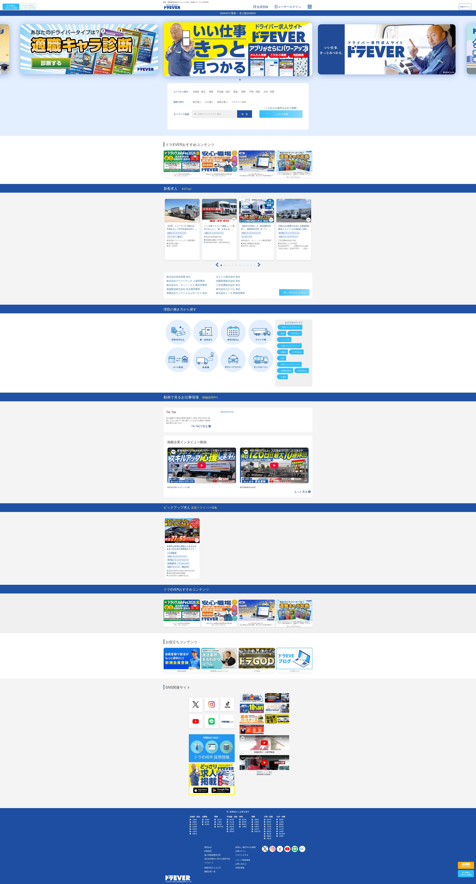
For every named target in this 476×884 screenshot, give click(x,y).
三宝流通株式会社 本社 (228, 284)
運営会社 (208, 847)
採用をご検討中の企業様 (245, 847)
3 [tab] (228, 80)
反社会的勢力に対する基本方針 (217, 858)
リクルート (209, 862)
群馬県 (207, 824)
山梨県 (232, 829)
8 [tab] (247, 80)
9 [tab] (251, 80)
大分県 (281, 829)
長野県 (232, 831)
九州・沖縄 (269, 91)
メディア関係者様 (242, 860)
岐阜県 (244, 819)
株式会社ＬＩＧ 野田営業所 (230, 293)
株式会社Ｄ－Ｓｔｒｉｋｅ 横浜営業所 (186, 284)
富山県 (232, 822)
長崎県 (281, 824)
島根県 (269, 822)
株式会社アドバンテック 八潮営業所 (185, 280)
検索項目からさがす (212, 867)
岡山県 (269, 824)
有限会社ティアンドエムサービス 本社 (186, 293)
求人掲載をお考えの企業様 (11, 6)
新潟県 (232, 819)
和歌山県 (257, 831)
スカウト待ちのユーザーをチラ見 (28, 6)
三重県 (244, 826)
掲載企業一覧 (209, 871)
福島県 (194, 834)
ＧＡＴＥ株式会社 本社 (228, 276)
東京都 (219, 824)
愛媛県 (269, 836)
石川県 (232, 824)
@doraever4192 (227, 411)
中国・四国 (254, 91)
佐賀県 (281, 822)
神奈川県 (220, 826)
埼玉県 (219, 819)
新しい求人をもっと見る (294, 292)
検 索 (244, 113)
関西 (243, 91)
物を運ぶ (197, 101)
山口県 (269, 829)
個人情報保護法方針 (212, 854)
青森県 (194, 822)
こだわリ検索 (281, 114)
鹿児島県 (282, 834)
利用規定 (208, 851)
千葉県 (219, 822)
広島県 (269, 826)
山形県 (194, 831)
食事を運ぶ (222, 101)
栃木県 (207, 822)
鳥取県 (269, 819)
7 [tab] (243, 80)
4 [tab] (232, 80)
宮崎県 (281, 831)
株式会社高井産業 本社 (178, 276)
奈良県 (256, 829)
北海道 (194, 819)
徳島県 (269, 831)
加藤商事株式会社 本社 (228, 280)
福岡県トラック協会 (264, 772)
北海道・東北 (199, 91)
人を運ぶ (209, 101)
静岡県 (244, 822)
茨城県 (207, 819)
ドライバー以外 (238, 101)
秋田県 (194, 829)
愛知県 (244, 824)
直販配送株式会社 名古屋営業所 (183, 289)
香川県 (269, 834)
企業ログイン (465, 6)
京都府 (256, 822)
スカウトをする (241, 854)
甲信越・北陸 (223, 91)
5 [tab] (236, 80)
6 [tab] (240, 80)
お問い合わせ (240, 863)
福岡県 (281, 819)
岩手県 (194, 824)
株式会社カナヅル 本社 (228, 289)
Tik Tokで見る (199, 426)
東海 (235, 91)
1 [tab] (221, 80)
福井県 (232, 826)
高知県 (269, 838)
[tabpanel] (238, 50)
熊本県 (281, 826)
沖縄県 (281, 836)
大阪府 (256, 824)
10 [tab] (254, 80)
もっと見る (301, 491)
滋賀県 (256, 819)
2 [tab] (225, 80)
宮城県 (194, 826)
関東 (211, 91)
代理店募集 (240, 867)
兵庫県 (256, 826)
